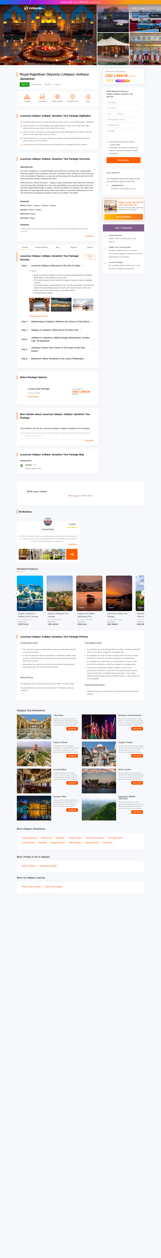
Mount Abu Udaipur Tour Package (117, 615)
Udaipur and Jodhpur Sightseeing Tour (86, 615)
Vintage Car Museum (29, 838)
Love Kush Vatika (28, 843)
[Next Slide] (144, 593)
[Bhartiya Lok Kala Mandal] (99, 726)
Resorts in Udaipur (29, 866)
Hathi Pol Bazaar (75, 843)
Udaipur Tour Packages (53, 887)
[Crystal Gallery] (34, 781)
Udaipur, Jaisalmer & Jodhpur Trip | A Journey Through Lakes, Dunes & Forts (28, 615)
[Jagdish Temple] (99, 754)
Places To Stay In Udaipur (31, 887)
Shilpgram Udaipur (58, 843)
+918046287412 (117, 185)
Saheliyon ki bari (75, 838)
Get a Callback (123, 217)
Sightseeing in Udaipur (48, 866)
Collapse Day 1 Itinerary (38, 316)
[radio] (57, 391)
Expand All (90, 257)
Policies (90, 247)
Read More (89, 236)
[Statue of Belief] (34, 754)
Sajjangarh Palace (92, 843)
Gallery (156, 15)
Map (57, 247)
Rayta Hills (43, 843)
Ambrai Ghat (107, 843)
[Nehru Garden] (99, 781)
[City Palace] (34, 726)
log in (76, 496)
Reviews (74, 247)
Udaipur (28, 465)
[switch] (57, 266)
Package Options (41, 247)
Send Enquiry (123, 160)
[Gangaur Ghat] (34, 808)
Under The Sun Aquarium (95, 838)
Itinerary (25, 247)
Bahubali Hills (46, 838)
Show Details (33, 397)
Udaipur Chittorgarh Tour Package (58, 615)
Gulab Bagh (60, 838)
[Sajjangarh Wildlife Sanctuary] (99, 808)
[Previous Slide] (17, 593)
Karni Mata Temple (115, 838)
